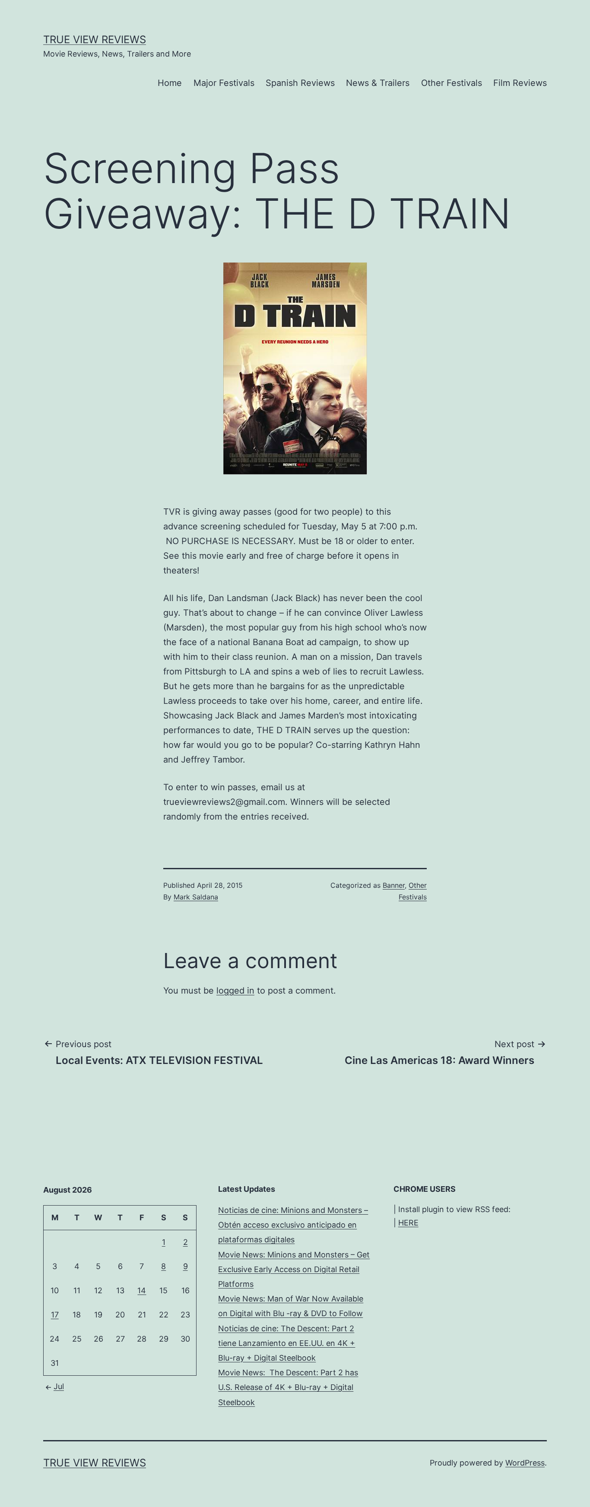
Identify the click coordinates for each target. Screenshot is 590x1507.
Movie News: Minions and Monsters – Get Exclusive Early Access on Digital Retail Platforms (294, 1269)
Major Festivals (223, 83)
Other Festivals (451, 83)
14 (141, 1290)
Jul (59, 1386)
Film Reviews (520, 83)
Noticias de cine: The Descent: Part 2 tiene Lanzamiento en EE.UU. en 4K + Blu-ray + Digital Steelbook (286, 1343)
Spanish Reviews (300, 83)
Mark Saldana (196, 897)
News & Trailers (377, 83)
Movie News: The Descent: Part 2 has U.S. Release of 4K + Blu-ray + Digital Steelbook (288, 1387)
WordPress (525, 1462)
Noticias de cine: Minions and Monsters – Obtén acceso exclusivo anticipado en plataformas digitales (293, 1225)
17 (55, 1314)
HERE (408, 1222)
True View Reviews (94, 39)
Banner (394, 885)
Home (170, 83)
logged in (235, 990)
